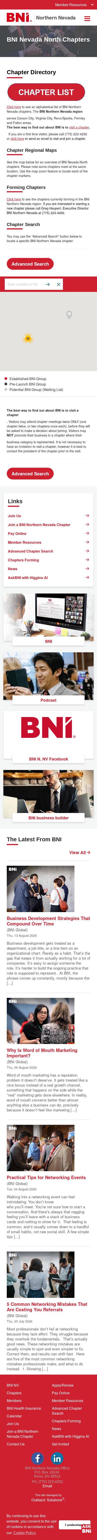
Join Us (14, 515)
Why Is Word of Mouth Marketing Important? (42, 1052)
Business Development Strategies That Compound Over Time (48, 920)
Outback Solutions (48, 1500)
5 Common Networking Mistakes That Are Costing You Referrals (47, 1306)
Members (14, 1400)
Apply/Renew (63, 1385)
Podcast (48, 700)
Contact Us (16, 1444)
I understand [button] (75, 1525)
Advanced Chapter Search (30, 551)
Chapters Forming (23, 560)
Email (47, 1486)
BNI (48, 641)
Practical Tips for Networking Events (46, 1177)
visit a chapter (79, 127)
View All (78, 853)
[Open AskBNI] (86, 1529)
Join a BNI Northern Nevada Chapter (39, 524)
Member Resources (71, 4)
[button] (69, 315)
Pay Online (17, 533)
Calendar (14, 1415)
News (12, 568)
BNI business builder (48, 818)
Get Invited (60, 1444)
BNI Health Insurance (24, 1408)
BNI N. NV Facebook (48, 759)
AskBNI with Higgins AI (28, 577)
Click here (14, 107)
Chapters (14, 1392)
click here (17, 138)
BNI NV (13, 1385)
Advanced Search (30, 263)
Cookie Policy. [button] (24, 1533)
